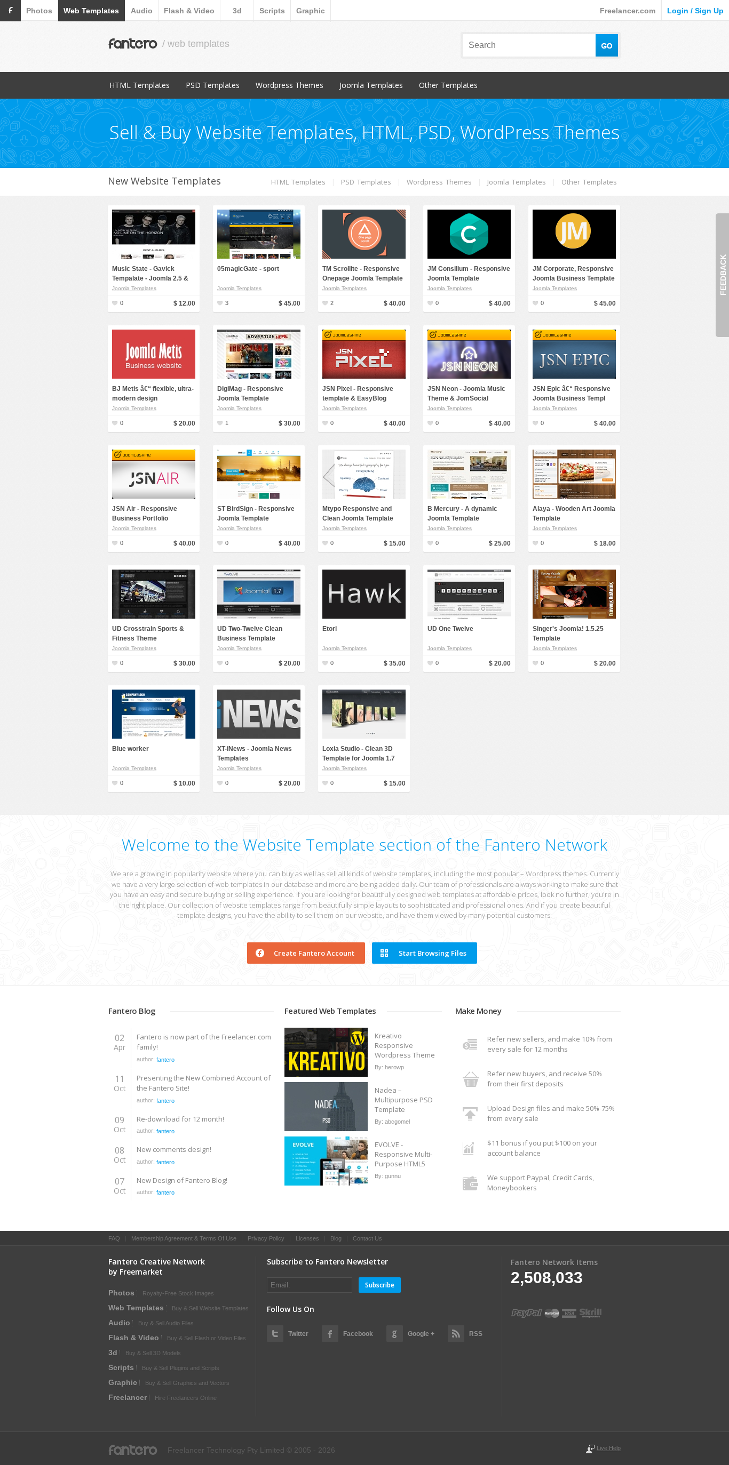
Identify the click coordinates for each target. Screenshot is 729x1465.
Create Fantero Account (314, 953)
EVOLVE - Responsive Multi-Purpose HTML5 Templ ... (403, 1154)
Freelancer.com (627, 10)
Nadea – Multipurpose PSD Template (404, 1099)
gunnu (393, 1176)
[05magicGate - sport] (258, 256)
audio (142, 10)
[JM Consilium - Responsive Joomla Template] (469, 256)
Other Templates (448, 85)
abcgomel (397, 1121)
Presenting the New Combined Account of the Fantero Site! (204, 1083)
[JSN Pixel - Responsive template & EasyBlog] (364, 376)
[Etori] (364, 616)
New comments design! (174, 1149)
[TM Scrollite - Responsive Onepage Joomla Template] (364, 256)
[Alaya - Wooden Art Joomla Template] (574, 496)
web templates (91, 10)
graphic (310, 10)
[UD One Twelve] (469, 616)
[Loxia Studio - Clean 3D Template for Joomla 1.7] (364, 736)
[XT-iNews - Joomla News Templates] (258, 736)
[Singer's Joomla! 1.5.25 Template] (574, 616)
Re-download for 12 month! (180, 1119)
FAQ (114, 1238)
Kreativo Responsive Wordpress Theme (405, 1045)
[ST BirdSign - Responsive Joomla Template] (258, 496)
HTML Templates (139, 85)
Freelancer (127, 1397)
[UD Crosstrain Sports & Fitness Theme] (153, 616)
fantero (165, 1059)
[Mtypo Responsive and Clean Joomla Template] (364, 496)
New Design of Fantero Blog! (182, 1180)
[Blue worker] (153, 736)
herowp (394, 1067)
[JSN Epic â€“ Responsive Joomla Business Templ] (574, 376)
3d (237, 10)
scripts (272, 10)
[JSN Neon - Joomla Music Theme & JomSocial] (469, 376)
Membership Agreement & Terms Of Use (183, 1238)
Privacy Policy (266, 1238)
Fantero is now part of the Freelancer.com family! (204, 1042)
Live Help (609, 1448)
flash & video (189, 10)
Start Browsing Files (432, 953)
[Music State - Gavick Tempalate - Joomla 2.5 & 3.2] (153, 256)
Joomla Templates (371, 85)
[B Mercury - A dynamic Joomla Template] (469, 496)
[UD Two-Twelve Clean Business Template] (258, 616)
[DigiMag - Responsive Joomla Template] (258, 376)
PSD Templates (213, 85)
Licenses (307, 1238)
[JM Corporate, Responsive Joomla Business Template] (574, 256)
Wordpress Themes (289, 85)
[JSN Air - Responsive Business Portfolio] (153, 496)
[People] (326, 1074)
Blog (336, 1238)
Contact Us (367, 1238)
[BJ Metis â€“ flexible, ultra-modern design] (153, 376)
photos (39, 10)
